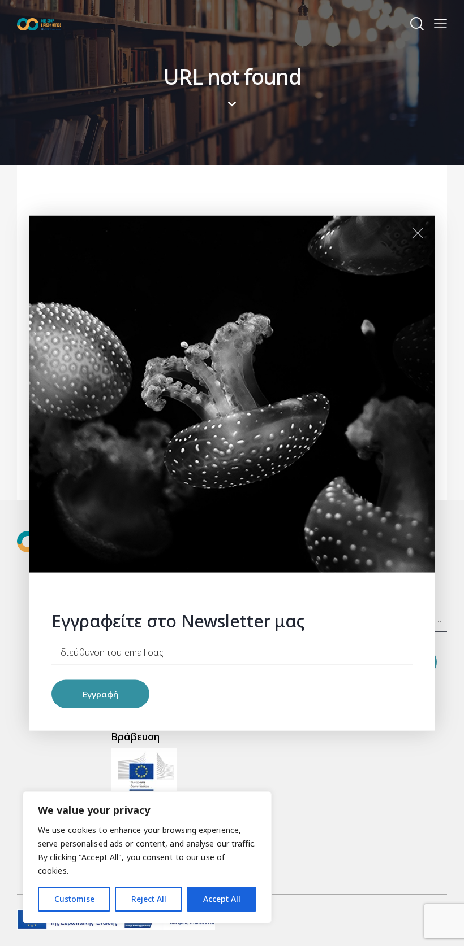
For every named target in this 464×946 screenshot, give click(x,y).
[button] (440, 24)
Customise (74, 898)
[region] (147, 857)
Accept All (221, 898)
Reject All (148, 898)
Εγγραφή (100, 694)
